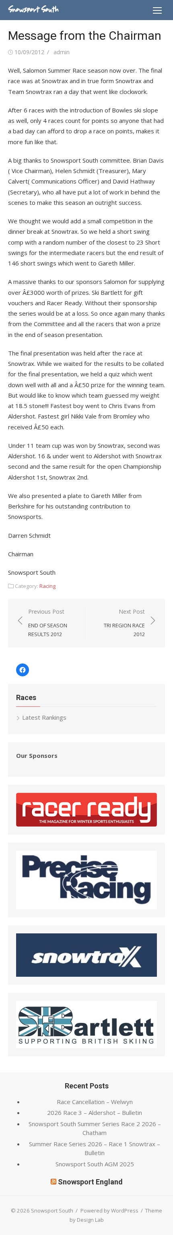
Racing (47, 586)
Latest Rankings (44, 717)
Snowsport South (33, 9)
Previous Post (47, 623)
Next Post (124, 623)
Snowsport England (90, 1182)
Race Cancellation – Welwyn (95, 1102)
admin (62, 52)
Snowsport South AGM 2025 (95, 1164)
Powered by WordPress (109, 1210)
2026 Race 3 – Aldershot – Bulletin (94, 1112)
